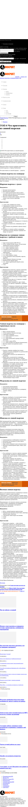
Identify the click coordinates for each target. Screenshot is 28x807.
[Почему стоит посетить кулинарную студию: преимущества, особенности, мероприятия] (8, 623)
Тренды (4, 104)
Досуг (7, 112)
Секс (7, 110)
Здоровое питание (7, 101)
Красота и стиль (6, 97)
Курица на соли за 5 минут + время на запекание (10, 680)
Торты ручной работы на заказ (10, 744)
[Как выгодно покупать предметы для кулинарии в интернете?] (8, 642)
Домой (1, 118)
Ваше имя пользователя (20, 49)
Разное (4, 108)
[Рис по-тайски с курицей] (8, 607)
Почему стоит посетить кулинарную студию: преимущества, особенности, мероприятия (12, 627)
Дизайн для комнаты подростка (10, 756)
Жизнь (7, 91)
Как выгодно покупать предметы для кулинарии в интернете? (12, 646)
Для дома (5, 85)
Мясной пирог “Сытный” (5, 654)
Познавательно (9, 93)
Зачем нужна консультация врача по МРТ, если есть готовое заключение (14, 713)
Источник (2, 582)
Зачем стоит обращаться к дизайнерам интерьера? (10, 658)
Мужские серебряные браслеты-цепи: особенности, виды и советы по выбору (12, 700)
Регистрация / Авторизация (8, 43)
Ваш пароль (17, 51)
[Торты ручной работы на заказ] (3, 741)
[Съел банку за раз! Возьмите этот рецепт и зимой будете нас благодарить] (3, 763)
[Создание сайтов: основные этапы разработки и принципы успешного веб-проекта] (3, 723)
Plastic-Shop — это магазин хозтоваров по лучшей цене (11, 684)
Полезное (5, 89)
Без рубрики (8, 113)
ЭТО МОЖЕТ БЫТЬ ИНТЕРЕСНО (9, 591)
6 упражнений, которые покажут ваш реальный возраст (11, 663)
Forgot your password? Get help (7, 54)
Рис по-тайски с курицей (8, 610)
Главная (4, 82)
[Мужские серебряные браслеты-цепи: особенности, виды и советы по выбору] (3, 696)
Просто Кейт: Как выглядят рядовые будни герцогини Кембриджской (12, 589)
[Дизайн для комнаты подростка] (3, 753)
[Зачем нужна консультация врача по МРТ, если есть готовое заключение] (3, 709)
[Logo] (7, 69)
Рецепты (8, 94)
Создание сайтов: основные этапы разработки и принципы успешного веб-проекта (13, 727)
